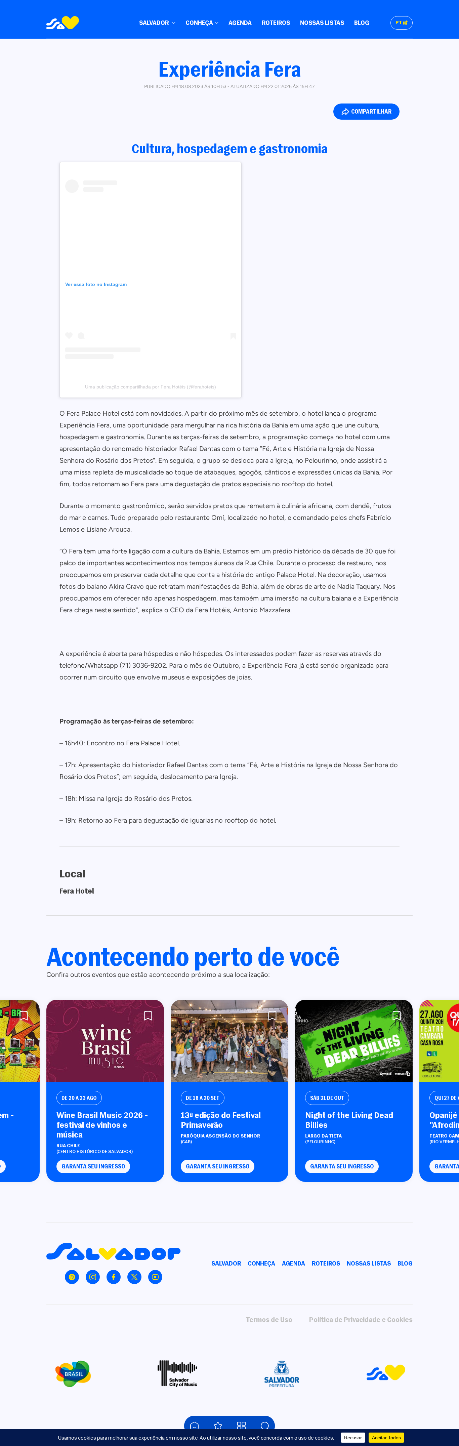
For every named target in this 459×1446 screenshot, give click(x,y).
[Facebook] (114, 1277)
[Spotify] (72, 1277)
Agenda (240, 23)
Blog (361, 23)
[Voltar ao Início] (194, 1426)
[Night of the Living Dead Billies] (354, 1041)
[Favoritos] (218, 1426)
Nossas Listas (322, 23)
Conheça (199, 23)
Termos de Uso (269, 1319)
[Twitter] (134, 1277)
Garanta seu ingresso (93, 1166)
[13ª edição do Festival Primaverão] (229, 1041)
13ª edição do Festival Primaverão (221, 1120)
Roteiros (276, 23)
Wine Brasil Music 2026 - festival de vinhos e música (102, 1124)
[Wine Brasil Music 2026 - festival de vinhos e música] (105, 1041)
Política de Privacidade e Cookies (361, 1319)
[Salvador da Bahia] (62, 22)
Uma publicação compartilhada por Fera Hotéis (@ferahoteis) (150, 386)
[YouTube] (155, 1277)
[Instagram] (93, 1277)
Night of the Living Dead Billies (349, 1120)
